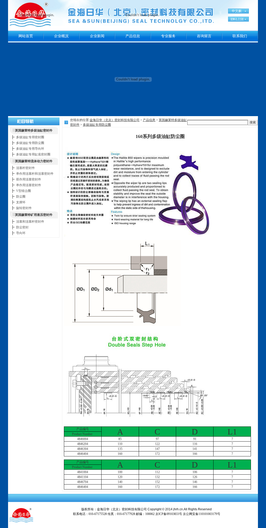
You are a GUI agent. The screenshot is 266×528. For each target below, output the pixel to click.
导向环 (20, 233)
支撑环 (20, 202)
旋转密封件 (24, 208)
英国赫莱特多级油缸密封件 (33, 130)
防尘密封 (22, 227)
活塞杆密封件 (25, 168)
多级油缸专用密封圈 (30, 137)
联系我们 (239, 36)
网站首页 (25, 36)
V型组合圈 (23, 191)
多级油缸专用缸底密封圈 (33, 154)
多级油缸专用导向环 (30, 148)
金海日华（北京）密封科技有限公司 (114, 120)
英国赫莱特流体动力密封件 (33, 161)
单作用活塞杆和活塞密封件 (35, 173)
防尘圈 (20, 196)
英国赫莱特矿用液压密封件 (33, 215)
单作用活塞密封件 (28, 185)
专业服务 (168, 36)
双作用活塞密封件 (28, 179)
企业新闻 (97, 36)
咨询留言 (204, 36)
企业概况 (61, 36)
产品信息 (132, 36)
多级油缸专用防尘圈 (30, 143)
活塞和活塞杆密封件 (30, 221)
